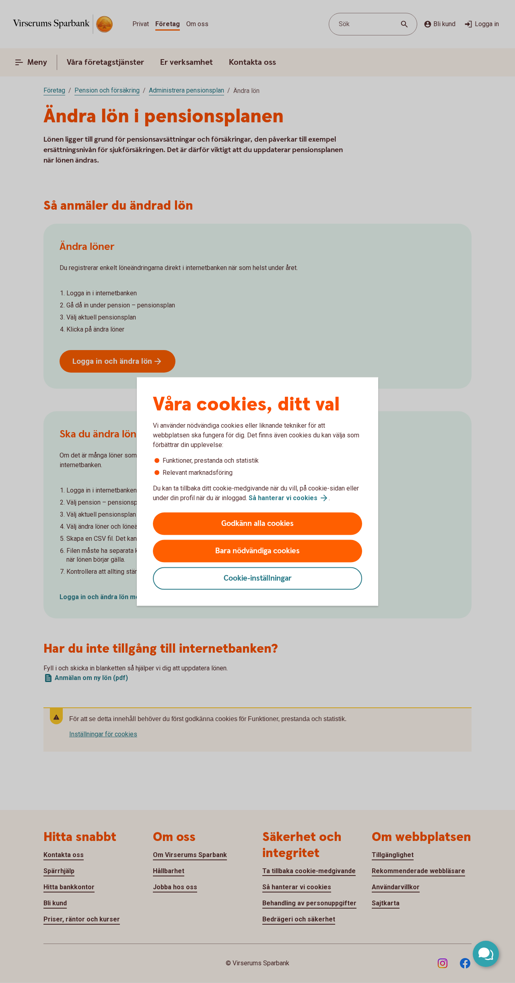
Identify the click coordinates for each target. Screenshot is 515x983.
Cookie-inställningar (258, 578)
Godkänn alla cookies (257, 524)
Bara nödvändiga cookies (257, 551)
